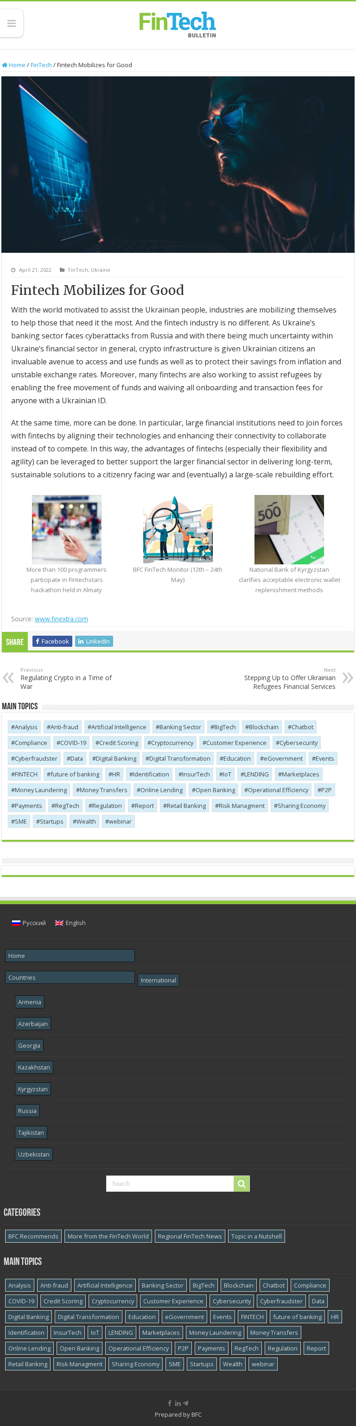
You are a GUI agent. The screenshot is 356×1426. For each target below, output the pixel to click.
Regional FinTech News (190, 1236)
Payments (28, 805)
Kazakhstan (34, 1067)
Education (237, 758)
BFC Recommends (33, 1236)
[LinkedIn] (178, 1403)
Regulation (107, 805)
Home (16, 65)
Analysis (26, 727)
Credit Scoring (118, 742)
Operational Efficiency (278, 790)
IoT (227, 774)
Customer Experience (236, 742)
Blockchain (264, 727)
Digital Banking (116, 758)
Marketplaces (300, 774)
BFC (196, 1414)
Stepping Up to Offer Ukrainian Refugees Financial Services (290, 678)
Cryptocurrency (172, 742)
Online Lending (161, 790)
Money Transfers (103, 790)
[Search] (241, 1184)
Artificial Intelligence (118, 727)
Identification (151, 774)
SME (21, 821)
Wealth (86, 821)
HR (116, 774)
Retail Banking (186, 805)
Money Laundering (41, 790)
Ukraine (100, 269)
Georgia (29, 1045)
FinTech (41, 65)
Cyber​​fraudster (36, 758)
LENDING (256, 774)
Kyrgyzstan (33, 1089)
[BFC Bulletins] (178, 24)
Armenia (29, 1002)
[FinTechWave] (187, 1403)
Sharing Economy (301, 805)
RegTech (67, 805)
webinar (120, 821)
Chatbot (302, 727)
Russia (27, 1111)
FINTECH (26, 774)
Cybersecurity (299, 742)
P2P (326, 790)
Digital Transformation (179, 758)
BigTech (225, 727)
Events (325, 758)
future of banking (75, 774)
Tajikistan (31, 1132)
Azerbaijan (33, 1023)
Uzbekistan (34, 1154)
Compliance (31, 742)
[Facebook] (169, 1403)
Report (144, 805)
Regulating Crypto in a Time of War (66, 678)
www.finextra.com (61, 618)
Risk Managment (242, 805)
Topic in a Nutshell (256, 1236)
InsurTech (196, 774)
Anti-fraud (64, 727)
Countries (22, 977)
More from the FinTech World (108, 1236)
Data (76, 758)
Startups (52, 821)
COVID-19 (73, 742)
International (158, 980)
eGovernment (283, 758)
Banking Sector (180, 727)
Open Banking (215, 790)
